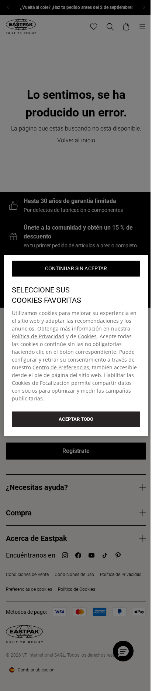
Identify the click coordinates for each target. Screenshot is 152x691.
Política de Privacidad (38, 335)
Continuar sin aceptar (76, 268)
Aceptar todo (76, 418)
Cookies (87, 335)
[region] (76, 345)
